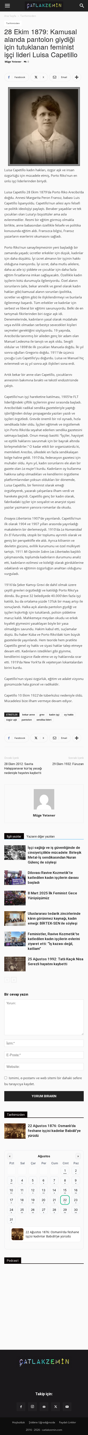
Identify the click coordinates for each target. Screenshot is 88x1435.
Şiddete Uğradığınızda (42, 1422)
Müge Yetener (13, 61)
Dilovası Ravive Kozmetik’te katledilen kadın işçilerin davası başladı (53, 878)
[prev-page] (7, 979)
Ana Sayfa (10, 16)
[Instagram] (32, 1406)
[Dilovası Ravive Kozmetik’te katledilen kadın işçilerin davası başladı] (15, 877)
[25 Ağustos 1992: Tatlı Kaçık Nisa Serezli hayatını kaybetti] (15, 964)
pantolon (27, 719)
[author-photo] (44, 809)
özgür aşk (11, 719)
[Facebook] (21, 1406)
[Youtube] (67, 1406)
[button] (7, 5)
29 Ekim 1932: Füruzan (68, 764)
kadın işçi (54, 714)
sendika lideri (44, 719)
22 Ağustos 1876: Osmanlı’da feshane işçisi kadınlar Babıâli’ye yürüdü (54, 1131)
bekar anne (28, 714)
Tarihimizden (28, 16)
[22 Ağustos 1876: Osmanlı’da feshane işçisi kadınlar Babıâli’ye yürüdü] (15, 1131)
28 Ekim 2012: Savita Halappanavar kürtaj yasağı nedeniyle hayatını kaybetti (23, 768)
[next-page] (13, 979)
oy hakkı (68, 714)
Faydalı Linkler (67, 1422)
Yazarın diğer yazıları (40, 836)
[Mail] (44, 1406)
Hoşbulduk (18, 1422)
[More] (76, 77)
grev (42, 714)
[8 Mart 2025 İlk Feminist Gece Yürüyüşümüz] (15, 898)
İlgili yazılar (14, 836)
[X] (55, 1406)
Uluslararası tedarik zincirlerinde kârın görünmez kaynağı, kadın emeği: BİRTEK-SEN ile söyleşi (54, 918)
